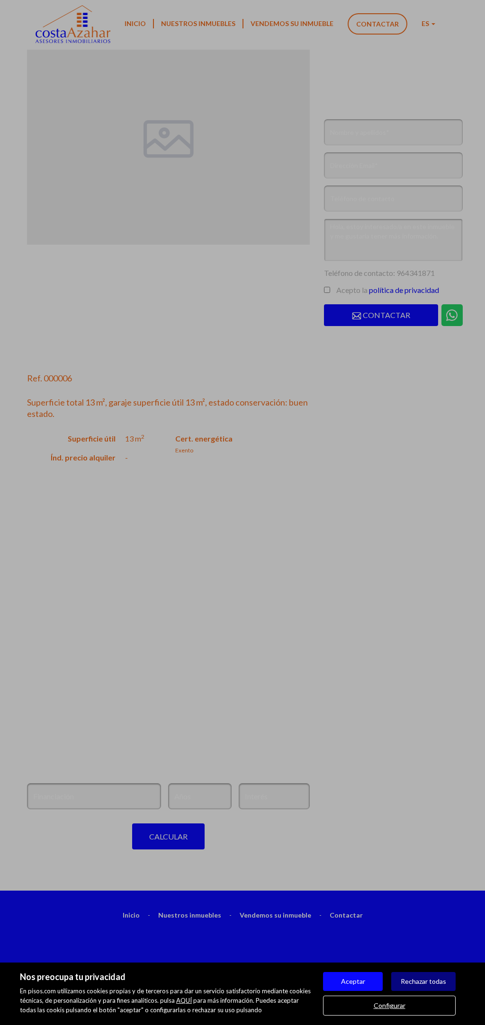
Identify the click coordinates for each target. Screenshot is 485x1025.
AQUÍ (184, 1000)
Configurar (389, 1005)
